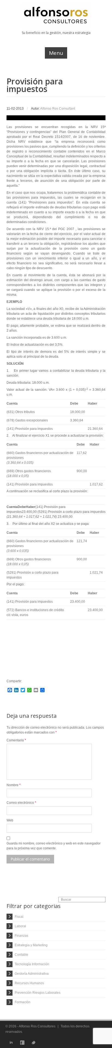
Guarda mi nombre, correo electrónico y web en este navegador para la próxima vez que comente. (54, 845)
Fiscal (19, 917)
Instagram (44, 1042)
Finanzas (21, 936)
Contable (21, 955)
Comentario (16, 740)
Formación (22, 1002)
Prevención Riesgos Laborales (37, 993)
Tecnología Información (32, 964)
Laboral (20, 926)
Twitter (33, 1042)
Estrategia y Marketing (31, 945)
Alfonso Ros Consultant (57, 108)
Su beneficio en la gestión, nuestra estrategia (56, 32)
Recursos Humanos (29, 983)
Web (10, 820)
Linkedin (11, 1042)
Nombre (14, 785)
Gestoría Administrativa (32, 974)
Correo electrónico (21, 803)
